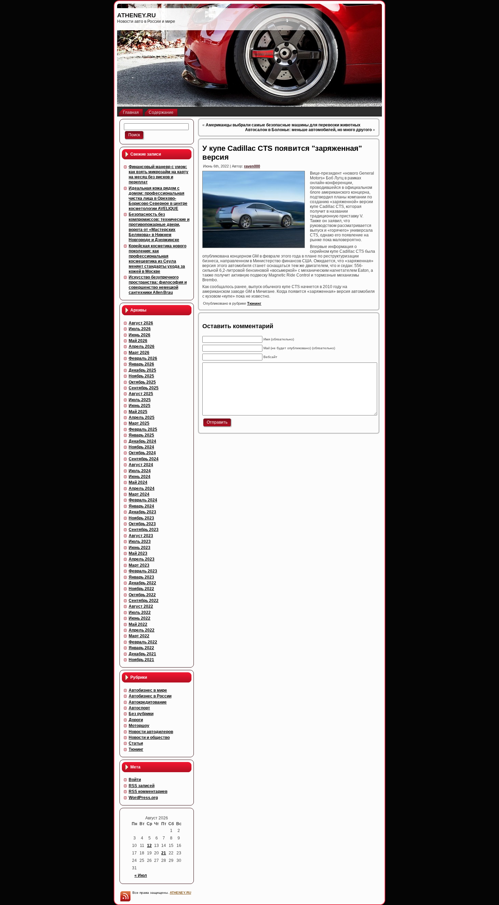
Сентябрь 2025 (144, 388)
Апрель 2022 (141, 630)
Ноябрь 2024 (141, 447)
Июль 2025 (140, 399)
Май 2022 (138, 624)
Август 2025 (141, 393)
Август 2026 (141, 323)
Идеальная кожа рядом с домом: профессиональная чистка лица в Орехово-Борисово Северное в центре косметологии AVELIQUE (158, 198)
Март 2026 (139, 352)
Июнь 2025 (139, 405)
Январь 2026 (141, 364)
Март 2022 (139, 636)
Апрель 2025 (141, 417)
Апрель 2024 (141, 488)
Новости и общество (149, 737)
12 (149, 845)
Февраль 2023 (143, 571)
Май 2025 (138, 411)
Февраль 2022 (143, 642)
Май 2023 (138, 553)
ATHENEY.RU (136, 15)
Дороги (136, 719)
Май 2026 (138, 340)
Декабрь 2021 (142, 654)
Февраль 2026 (143, 358)
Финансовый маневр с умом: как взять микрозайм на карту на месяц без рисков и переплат (158, 174)
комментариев (148, 791)
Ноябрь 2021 (141, 659)
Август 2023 (141, 535)
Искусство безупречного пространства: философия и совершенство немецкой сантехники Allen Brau (158, 285)
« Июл (140, 875)
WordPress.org (143, 797)
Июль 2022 (140, 612)
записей (141, 785)
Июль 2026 (140, 328)
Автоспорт (139, 708)
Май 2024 (138, 482)
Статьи (136, 743)
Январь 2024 (141, 506)
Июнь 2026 (139, 335)
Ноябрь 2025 (141, 376)
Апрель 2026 (141, 346)
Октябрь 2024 (142, 452)
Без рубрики (141, 713)
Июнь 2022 (139, 618)
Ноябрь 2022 (141, 588)
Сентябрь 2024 (144, 459)
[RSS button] (125, 896)
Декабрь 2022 (142, 583)
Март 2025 (139, 423)
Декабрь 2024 (142, 441)
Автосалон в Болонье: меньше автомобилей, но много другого (308, 129)
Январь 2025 (141, 435)
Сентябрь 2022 (144, 600)
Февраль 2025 (143, 429)
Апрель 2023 (141, 559)
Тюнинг (136, 749)
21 (163, 853)
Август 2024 (141, 464)
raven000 (252, 166)
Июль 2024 (140, 470)
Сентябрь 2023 (144, 529)
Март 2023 (139, 565)
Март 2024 (139, 494)
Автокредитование (148, 702)
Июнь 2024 (139, 476)
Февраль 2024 (143, 500)
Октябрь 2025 (142, 382)
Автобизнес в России (150, 696)
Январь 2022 (141, 647)
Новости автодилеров (151, 731)
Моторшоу (139, 725)
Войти (135, 779)
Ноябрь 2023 (141, 518)
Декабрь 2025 (142, 370)
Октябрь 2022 (142, 594)
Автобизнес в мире (148, 690)
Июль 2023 (140, 541)
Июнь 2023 (139, 547)
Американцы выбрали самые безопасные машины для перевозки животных (283, 125)
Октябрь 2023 (142, 523)
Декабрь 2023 (142, 512)
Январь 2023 (141, 577)
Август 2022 (141, 606)
